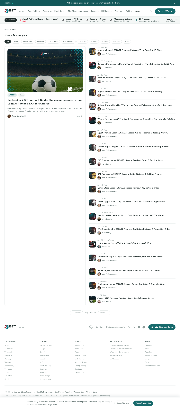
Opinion (40, 41)
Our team (148, 345)
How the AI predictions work (121, 349)
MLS (41, 362)
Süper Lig (43, 372)
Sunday (7, 379)
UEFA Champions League (77, 11)
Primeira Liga (45, 376)
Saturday (8, 376)
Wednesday (9, 366)
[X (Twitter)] (129, 327)
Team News (53, 41)
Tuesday (7, 362)
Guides (129, 11)
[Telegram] (143, 327)
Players (105, 41)
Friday (6, 372)
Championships (81, 366)
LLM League (106, 11)
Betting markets (151, 355)
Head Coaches (80, 355)
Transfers (118, 11)
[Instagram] (134, 327)
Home (6, 29)
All (7, 41)
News (137, 11)
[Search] (151, 11)
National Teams (81, 362)
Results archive (116, 355)
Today (6, 345)
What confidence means (119, 352)
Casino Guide (80, 372)
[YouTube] (139, 327)
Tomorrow (47, 11)
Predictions (59, 11)
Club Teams (79, 359)
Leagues (95, 11)
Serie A (42, 352)
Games (147, 362)
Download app (166, 327)
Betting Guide (80, 345)
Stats (127, 41)
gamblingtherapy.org (101, 395)
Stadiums (78, 369)
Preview (94, 41)
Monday (7, 359)
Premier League (45, 345)
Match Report (68, 41)
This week (8, 352)
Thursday (8, 369)
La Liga (42, 349)
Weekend (8, 355)
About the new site (152, 366)
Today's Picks (34, 11)
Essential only (123, 403)
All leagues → (45, 379)
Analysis (116, 41)
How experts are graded (119, 345)
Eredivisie (43, 369)
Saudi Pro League (46, 366)
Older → (104, 312)
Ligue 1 (42, 359)
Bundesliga (44, 355)
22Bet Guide (79, 349)
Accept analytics (143, 403)
